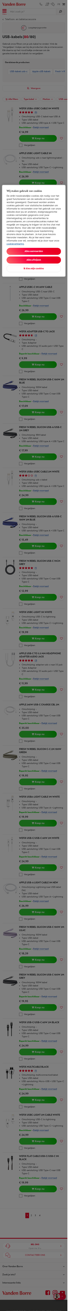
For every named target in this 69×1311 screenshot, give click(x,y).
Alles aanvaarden (34, 251)
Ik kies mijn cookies (34, 268)
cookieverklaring (15, 243)
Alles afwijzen (33, 259)
